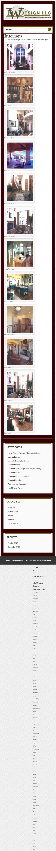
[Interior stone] (19, 367)
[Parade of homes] (19, 203)
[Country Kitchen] (19, 301)
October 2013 (13, 543)
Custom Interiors (14, 457)
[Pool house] (19, 170)
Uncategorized (13, 523)
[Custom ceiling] (19, 334)
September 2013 (14, 547)
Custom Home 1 (14, 472)
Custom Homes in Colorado (18, 476)
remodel (11, 519)
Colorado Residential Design (18, 461)
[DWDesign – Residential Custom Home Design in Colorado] (28, 19)
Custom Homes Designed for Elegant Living (24, 468)
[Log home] (19, 104)
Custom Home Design (16, 480)
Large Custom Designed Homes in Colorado (24, 453)
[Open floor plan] (19, 268)
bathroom (11, 507)
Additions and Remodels (17, 484)
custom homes (13, 511)
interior (10, 515)
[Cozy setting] (19, 400)
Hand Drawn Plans (15, 488)
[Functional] (19, 432)
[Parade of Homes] (19, 72)
